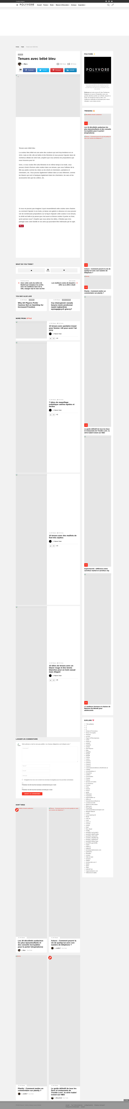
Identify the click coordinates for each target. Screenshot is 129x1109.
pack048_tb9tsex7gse (92, 841)
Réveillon (88, 853)
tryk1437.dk (89, 869)
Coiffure (88, 774)
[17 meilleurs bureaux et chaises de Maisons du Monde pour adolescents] (97, 639)
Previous (1, 8)
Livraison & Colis (90, 802)
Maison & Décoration (62, 5)
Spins (87, 865)
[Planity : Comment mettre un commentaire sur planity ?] (31, 1020)
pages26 (88, 848)
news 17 (88, 822)
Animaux (73, 5)
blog (87, 750)
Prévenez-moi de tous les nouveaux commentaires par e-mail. (39, 784)
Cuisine (88, 778)
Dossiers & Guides (91, 781)
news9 (88, 825)
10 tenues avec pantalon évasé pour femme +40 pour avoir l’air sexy (63, 328)
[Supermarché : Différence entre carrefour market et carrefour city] (97, 501)
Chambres (89, 773)
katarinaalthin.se (90, 797)
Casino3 (88, 764)
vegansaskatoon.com (92, 871)
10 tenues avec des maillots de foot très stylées (63, 537)
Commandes (89, 776)
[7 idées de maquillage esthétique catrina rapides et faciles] (31, 407)
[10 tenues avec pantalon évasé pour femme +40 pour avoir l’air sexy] (31, 329)
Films (87, 787)
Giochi (88, 790)
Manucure (89, 806)
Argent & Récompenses (92, 738)
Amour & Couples (91, 732)
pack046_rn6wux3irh (92, 836)
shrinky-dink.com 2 (91, 862)
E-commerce (89, 783)
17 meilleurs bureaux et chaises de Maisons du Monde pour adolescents (97, 708)
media (87, 813)
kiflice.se (88, 799)
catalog (88, 769)
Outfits (88, 830)
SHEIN (88, 860)
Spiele (87, 864)
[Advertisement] (64, 22)
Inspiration (81, 5)
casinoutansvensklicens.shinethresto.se (97, 767)
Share (18, 76)
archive (88, 736)
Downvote (64, 270)
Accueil (39, 5)
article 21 (88, 741)
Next (128, 8)
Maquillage (89, 808)
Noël (87, 827)
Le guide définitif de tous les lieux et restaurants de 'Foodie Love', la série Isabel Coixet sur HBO (63, 1091)
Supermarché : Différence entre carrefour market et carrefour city (96, 570)
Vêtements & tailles (91, 872)
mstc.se (88, 818)
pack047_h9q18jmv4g (92, 837)
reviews (88, 855)
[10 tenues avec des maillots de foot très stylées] (31, 539)
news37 (88, 823)
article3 (88, 743)
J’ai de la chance (20, 1)
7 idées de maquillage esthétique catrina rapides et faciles (61, 404)
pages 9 (88, 846)
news (87, 820)
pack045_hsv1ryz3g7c (92, 832)
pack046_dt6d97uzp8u (92, 834)
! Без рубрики (90, 724)
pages (87, 844)
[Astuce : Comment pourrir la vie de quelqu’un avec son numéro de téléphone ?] (64, 873)
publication (89, 851)
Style (29, 318)
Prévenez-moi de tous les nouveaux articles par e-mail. (37, 789)
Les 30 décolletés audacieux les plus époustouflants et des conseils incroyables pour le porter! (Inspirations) (30, 944)
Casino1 (88, 760)
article (87, 739)
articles (88, 746)
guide (87, 792)
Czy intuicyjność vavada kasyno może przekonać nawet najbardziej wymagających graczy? (62, 306)
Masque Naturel (90, 811)
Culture (88, 780)
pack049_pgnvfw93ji (91, 843)
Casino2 (88, 762)
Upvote (31, 270)
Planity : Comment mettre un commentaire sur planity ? (30, 1089)
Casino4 (88, 766)
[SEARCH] (108, 5)
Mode (52, 5)
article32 (88, 745)
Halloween (89, 794)
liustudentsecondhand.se (93, 801)
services (88, 858)
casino (88, 759)
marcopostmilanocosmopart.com (95, 809)
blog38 (88, 755)
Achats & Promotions (92, 731)
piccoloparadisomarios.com (93, 850)
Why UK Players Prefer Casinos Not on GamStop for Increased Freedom (30, 305)
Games (31, 300)
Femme (45, 5)
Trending (112, 5)
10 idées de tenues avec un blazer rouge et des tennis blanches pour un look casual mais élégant (62, 669)
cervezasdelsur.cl (91, 771)
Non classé (66, 300)
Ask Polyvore (89, 748)
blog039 (88, 752)
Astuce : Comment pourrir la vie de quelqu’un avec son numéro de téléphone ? (63, 943)
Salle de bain (89, 857)
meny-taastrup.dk (91, 815)
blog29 (88, 753)
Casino (88, 757)
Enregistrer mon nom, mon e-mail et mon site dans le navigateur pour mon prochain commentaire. (48, 779)
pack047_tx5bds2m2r (92, 839)
